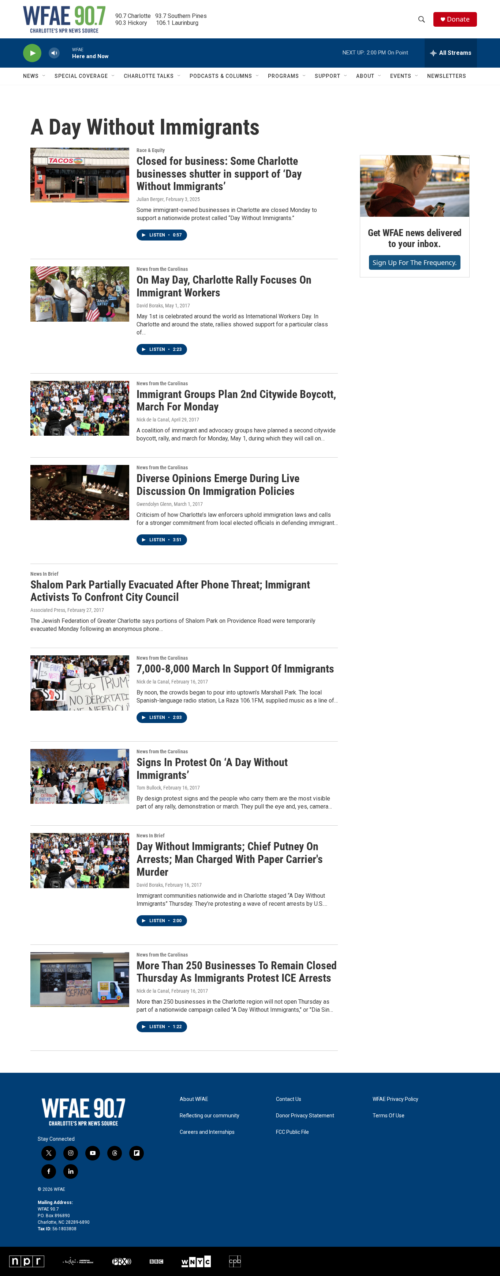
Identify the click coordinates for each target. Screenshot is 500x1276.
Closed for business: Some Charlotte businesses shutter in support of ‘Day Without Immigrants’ (219, 174)
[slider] (66, 53)
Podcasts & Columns (221, 76)
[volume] (54, 53)
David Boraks (150, 305)
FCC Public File (292, 1132)
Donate (458, 19)
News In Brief (44, 574)
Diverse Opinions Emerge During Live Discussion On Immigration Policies (218, 484)
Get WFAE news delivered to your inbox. (415, 238)
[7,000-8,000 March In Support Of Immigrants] (79, 682)
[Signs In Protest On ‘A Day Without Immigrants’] (79, 776)
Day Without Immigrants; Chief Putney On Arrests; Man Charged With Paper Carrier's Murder (230, 859)
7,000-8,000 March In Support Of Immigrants (235, 668)
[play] (32, 53)
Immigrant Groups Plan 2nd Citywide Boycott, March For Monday (236, 400)
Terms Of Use (388, 1115)
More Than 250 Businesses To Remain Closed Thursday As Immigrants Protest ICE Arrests (237, 972)
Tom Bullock (149, 788)
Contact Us (288, 1099)
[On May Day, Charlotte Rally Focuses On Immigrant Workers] (79, 293)
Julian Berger (150, 199)
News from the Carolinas (162, 269)
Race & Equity (151, 150)
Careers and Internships (207, 1132)
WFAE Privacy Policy (395, 1099)
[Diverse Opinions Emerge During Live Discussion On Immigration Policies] (79, 492)
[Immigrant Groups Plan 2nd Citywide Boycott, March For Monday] (79, 408)
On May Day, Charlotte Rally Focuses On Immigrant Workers (224, 286)
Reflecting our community (209, 1115)
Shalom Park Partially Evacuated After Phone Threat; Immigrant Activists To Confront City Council (170, 591)
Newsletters (446, 76)
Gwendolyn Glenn (154, 504)
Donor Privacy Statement (305, 1115)
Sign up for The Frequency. (415, 262)
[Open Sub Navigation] (44, 76)
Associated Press (47, 610)
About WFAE (194, 1099)
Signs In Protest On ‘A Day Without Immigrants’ (212, 768)
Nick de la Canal (153, 420)
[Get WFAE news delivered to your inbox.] (414, 186)
